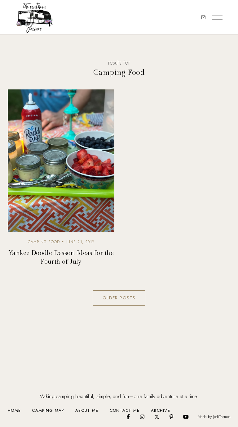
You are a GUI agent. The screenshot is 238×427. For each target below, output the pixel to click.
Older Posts (119, 298)
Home (14, 410)
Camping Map (48, 410)
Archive (160, 410)
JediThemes (221, 417)
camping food (44, 242)
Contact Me (125, 410)
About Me (86, 410)
